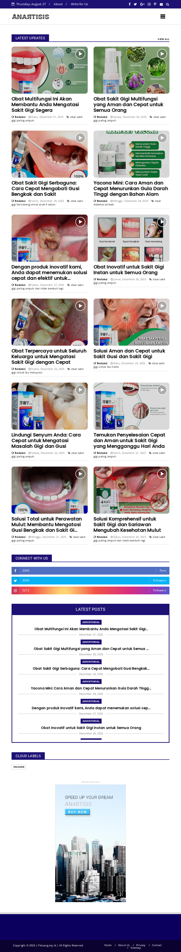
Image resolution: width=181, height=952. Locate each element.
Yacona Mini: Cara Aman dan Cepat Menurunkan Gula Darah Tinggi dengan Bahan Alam (131, 188)
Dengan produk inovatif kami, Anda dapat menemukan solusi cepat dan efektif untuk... (49, 272)
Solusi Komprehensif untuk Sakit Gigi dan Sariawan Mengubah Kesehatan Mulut (127, 524)
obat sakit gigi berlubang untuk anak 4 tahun (47, 202)
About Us (124, 945)
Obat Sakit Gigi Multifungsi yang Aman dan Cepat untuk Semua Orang (129, 104)
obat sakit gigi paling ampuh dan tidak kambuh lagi (47, 286)
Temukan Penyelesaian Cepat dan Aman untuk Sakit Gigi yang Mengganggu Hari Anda (129, 440)
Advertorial (91, 622)
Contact (157, 945)
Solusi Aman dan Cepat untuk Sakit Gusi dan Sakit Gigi (129, 354)
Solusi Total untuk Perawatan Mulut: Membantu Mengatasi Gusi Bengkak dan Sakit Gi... (47, 524)
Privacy (140, 945)
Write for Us (79, 4)
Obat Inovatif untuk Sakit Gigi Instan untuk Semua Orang (129, 270)
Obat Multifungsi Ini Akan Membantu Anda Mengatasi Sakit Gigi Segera (45, 104)
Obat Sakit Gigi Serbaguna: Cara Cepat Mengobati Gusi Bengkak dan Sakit (45, 188)
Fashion (18, 766)
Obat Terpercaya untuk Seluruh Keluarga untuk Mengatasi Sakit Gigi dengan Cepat (49, 356)
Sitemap (136, 947)
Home (108, 945)
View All (163, 39)
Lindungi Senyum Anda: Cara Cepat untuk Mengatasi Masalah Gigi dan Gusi (46, 440)
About (58, 4)
